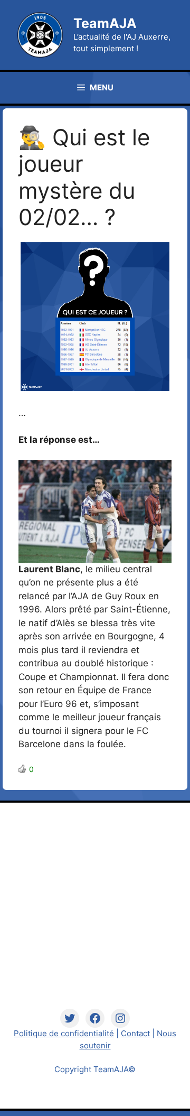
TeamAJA (105, 23)
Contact (135, 1033)
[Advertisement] (95, 914)
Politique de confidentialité (64, 1033)
